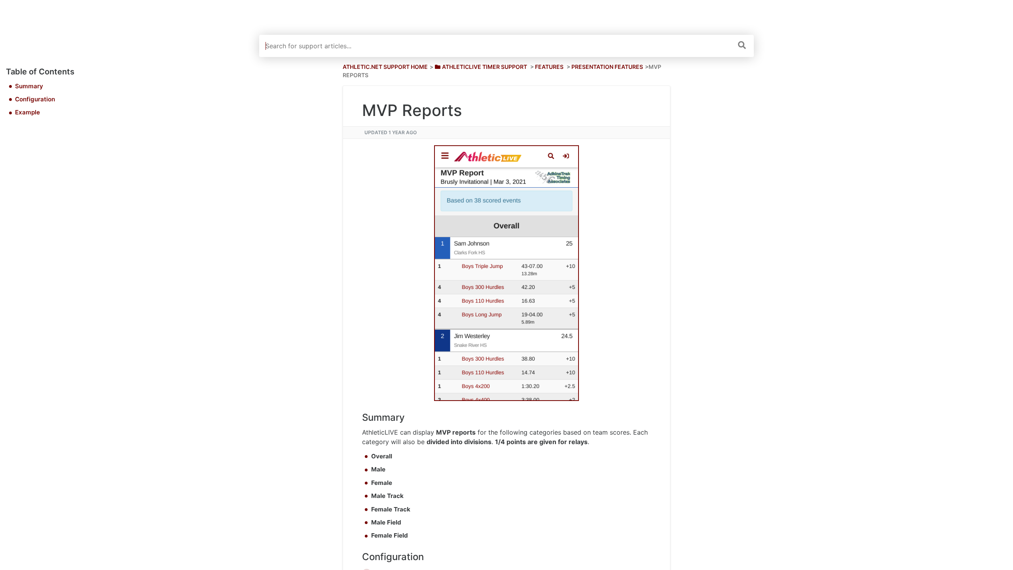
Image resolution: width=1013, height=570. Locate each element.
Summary (29, 86)
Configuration (35, 99)
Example (27, 112)
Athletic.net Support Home (385, 66)
